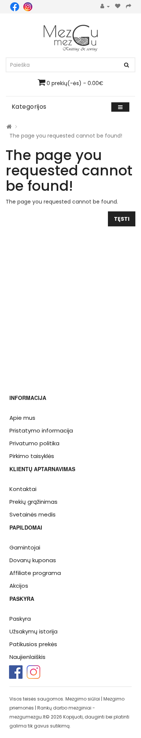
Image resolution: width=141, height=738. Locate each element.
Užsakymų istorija (33, 631)
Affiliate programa (35, 573)
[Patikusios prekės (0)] (118, 6)
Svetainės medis (32, 514)
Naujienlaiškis (27, 657)
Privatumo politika (34, 443)
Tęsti (121, 219)
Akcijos (18, 586)
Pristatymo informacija (41, 430)
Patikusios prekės (33, 644)
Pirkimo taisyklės (31, 456)
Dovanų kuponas (32, 560)
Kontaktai (22, 489)
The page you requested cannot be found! (65, 135)
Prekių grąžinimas (33, 502)
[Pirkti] (129, 6)
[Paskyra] (105, 6)
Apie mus (22, 418)
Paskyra (20, 619)
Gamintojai (24, 547)
